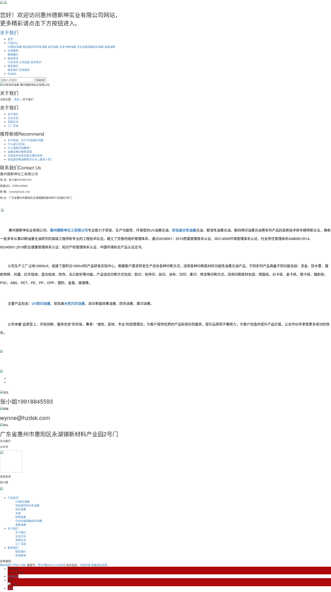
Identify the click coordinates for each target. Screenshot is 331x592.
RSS (15, 565)
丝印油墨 (53, 47)
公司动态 (24, 62)
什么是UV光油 (16, 144)
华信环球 (85, 565)
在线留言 (24, 70)
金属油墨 (109, 47)
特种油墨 (70, 47)
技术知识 (36, 62)
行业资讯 (13, 62)
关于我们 (13, 114)
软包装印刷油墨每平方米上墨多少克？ (30, 159)
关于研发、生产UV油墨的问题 (25, 140)
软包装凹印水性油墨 (35, 47)
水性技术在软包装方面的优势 (25, 155)
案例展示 (13, 54)
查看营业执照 (99, 565)
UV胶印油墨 (15, 47)
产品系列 (13, 498)
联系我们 (13, 70)
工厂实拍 (13, 125)
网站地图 (5, 565)
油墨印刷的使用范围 (20, 151)
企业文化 (13, 118)
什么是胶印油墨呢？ (20, 148)
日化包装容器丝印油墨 (90, 47)
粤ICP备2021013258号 (52, 565)
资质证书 (13, 122)
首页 (17, 99)
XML (23, 565)
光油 (62, 47)
